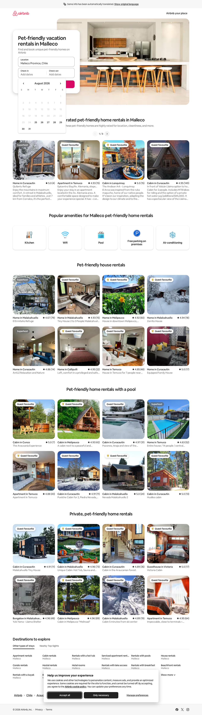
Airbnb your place (176, 13)
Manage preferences (137, 695)
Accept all (64, 695)
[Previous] (95, 133)
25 (35, 122)
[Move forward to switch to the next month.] (60, 83)
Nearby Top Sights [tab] (49, 645)
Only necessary (101, 695)
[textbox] (32, 74)
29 (60, 122)
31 (29, 128)
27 (48, 122)
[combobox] (46, 63)
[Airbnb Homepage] (21, 13)
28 (54, 122)
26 (42, 122)
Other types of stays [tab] (23, 645)
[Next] (107, 133)
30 (23, 128)
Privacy (39, 709)
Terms (49, 709)
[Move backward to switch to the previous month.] (24, 83)
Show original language (126, 4)
